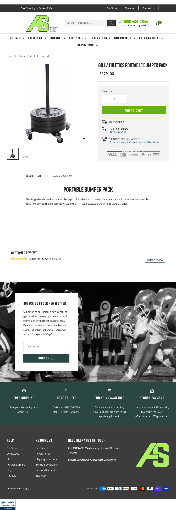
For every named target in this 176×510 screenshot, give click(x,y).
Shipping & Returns (46, 459)
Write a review (155, 260)
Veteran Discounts (46, 470)
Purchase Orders (16, 465)
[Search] (111, 23)
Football (15, 38)
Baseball (56, 38)
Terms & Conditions (47, 465)
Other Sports (123, 38)
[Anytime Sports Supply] (41, 23)
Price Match (42, 448)
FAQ (9, 459)
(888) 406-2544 (135, 21)
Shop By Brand (85, 45)
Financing (130, 8)
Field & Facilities (149, 38)
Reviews (11, 476)
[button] (7, 505)
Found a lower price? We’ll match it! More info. (134, 142)
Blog (9, 470)
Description (33, 175)
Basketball (35, 38)
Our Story (112, 8)
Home (10, 56)
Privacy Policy (43, 454)
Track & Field (98, 38)
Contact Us (148, 8)
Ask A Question (63, 175)
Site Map (41, 476)
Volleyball (76, 38)
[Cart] (157, 23)
